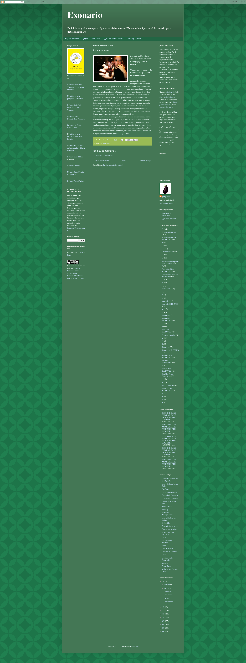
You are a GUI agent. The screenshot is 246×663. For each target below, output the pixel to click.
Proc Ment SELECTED (166, 330)
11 (163, 614)
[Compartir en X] (131, 140)
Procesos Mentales (168, 335)
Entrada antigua (145, 160)
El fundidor (166, 523)
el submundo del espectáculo (168, 533)
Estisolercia (168, 591)
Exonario (84, 14)
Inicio (124, 160)
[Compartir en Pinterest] (136, 140)
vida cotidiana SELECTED (167, 389)
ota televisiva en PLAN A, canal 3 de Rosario (74, 136)
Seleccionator (167, 506)
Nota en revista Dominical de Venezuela (76, 117)
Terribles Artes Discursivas (167, 375)
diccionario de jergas (167, 97)
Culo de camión (167, 548)
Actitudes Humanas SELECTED (169, 238)
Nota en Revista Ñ (73, 165)
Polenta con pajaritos (169, 529)
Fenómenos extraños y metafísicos (170, 275)
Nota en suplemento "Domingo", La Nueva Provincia (75, 87)
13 (163, 607)
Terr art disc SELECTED (166, 369)
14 (163, 581)
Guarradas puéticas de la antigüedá (170, 479)
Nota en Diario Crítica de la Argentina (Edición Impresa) (76, 148)
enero (167, 588)
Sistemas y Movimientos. (167, 361)
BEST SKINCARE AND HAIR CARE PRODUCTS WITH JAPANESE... (169, 416)
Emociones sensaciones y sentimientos (170, 262)
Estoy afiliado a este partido (169, 519)
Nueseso (167, 598)
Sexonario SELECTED (170, 350)
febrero (167, 584)
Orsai (164, 555)
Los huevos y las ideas (170, 498)
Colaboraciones (167, 251)
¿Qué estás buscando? (169, 218)
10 (163, 617)
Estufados (165, 489)
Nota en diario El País (75, 157)
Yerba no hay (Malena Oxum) (170, 570)
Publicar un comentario (104, 155)
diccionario (170, 92)
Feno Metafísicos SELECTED (168, 270)
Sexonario (165, 347)
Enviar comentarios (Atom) (113, 165)
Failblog (165, 509)
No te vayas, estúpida (169, 492)
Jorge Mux (166, 196)
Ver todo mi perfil (166, 203)
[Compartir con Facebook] (134, 140)
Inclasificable (166, 288)
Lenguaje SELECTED (170, 304)
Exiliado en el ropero (169, 551)
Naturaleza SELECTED (166, 319)
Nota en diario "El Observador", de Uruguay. (74, 107)
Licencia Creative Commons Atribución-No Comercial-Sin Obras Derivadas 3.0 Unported (76, 273)
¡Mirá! (164, 537)
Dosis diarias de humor (170, 526)
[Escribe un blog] (129, 140)
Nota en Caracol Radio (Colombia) (75, 173)
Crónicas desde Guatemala (167, 559)
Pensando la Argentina (170, 495)
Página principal (72, 39)
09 (163, 621)
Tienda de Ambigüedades (167, 513)
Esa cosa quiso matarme (167, 541)
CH (163, 248)
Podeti (164, 545)
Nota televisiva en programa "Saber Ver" (75, 97)
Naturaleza (106, 143)
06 (163, 631)
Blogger (136, 646)
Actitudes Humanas (169, 232)
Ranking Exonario (135, 39)
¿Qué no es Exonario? (113, 39)
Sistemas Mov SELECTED (167, 356)
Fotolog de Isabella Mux (169, 502)
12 (163, 610)
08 (163, 624)
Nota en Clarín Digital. (75, 181)
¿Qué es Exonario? (91, 39)
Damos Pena (166, 566)
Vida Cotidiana (167, 385)
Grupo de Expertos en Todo (170, 485)
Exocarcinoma (169, 601)
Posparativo (168, 595)
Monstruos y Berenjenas (166, 214)
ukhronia (165, 563)
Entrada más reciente (101, 160)
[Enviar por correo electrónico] (126, 140)
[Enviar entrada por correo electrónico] (122, 140)
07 (163, 628)
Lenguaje (165, 301)
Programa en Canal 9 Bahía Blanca (75, 126)
